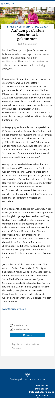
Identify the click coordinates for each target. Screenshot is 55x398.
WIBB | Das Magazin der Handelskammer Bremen (7, 4)
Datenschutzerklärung (41, 391)
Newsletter (42, 385)
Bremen (21, 344)
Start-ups (16, 348)
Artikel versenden (21, 329)
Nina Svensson (30, 43)
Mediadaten (41, 388)
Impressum (42, 395)
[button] (51, 4)
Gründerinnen (33, 344)
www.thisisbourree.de (14, 308)
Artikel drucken (20, 325)
